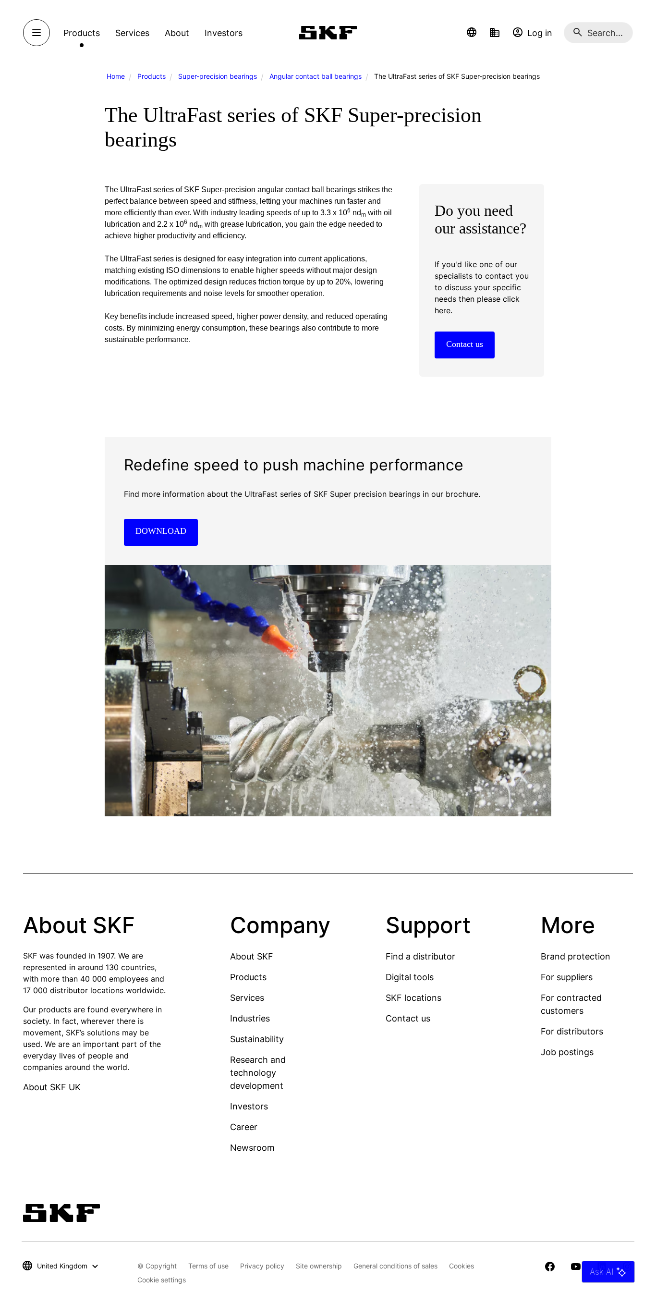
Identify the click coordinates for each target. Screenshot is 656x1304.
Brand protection (575, 956)
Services (247, 998)
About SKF (251, 956)
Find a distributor (420, 956)
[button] (471, 32)
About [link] (177, 33)
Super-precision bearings (217, 76)
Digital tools (410, 977)
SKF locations (413, 998)
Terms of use (208, 1266)
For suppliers (567, 977)
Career (243, 1127)
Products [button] (81, 33)
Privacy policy (262, 1266)
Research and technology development (258, 1073)
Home (116, 76)
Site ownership (319, 1266)
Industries (250, 1018)
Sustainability (257, 1039)
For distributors (572, 1031)
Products (151, 76)
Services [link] (132, 33)
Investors (249, 1106)
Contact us (408, 1018)
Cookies (461, 1266)
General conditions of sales (395, 1266)
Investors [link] (224, 33)
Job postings (567, 1052)
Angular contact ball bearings (315, 76)
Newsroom (252, 1148)
